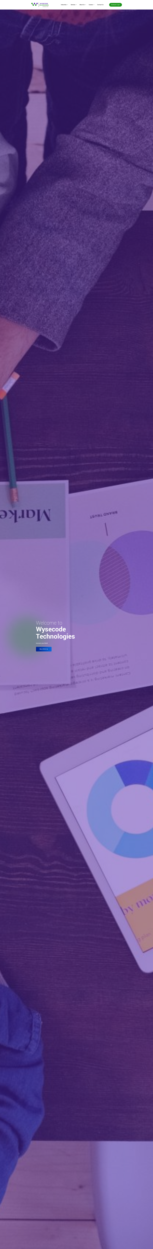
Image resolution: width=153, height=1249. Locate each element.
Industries (64, 5)
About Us (82, 5)
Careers (91, 5)
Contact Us (100, 5)
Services (73, 5)
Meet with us (44, 649)
